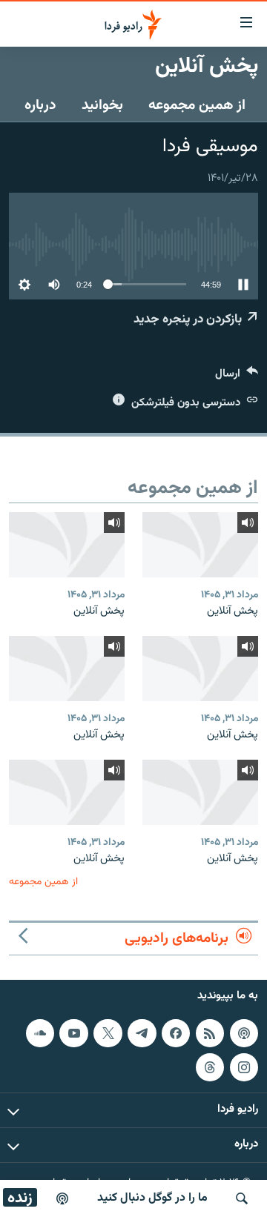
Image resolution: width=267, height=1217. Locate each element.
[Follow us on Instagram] (244, 1067)
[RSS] (210, 1033)
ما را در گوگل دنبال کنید (152, 1198)
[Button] (236, 376)
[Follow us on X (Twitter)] (107, 1033)
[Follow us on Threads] (210, 1067)
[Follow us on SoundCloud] (40, 1033)
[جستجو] (242, 1198)
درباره (40, 105)
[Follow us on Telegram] (142, 1033)
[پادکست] (62, 1198)
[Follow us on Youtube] (73, 1033)
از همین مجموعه (196, 105)
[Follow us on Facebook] (176, 1033)
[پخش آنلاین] (200, 544)
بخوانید (102, 105)
